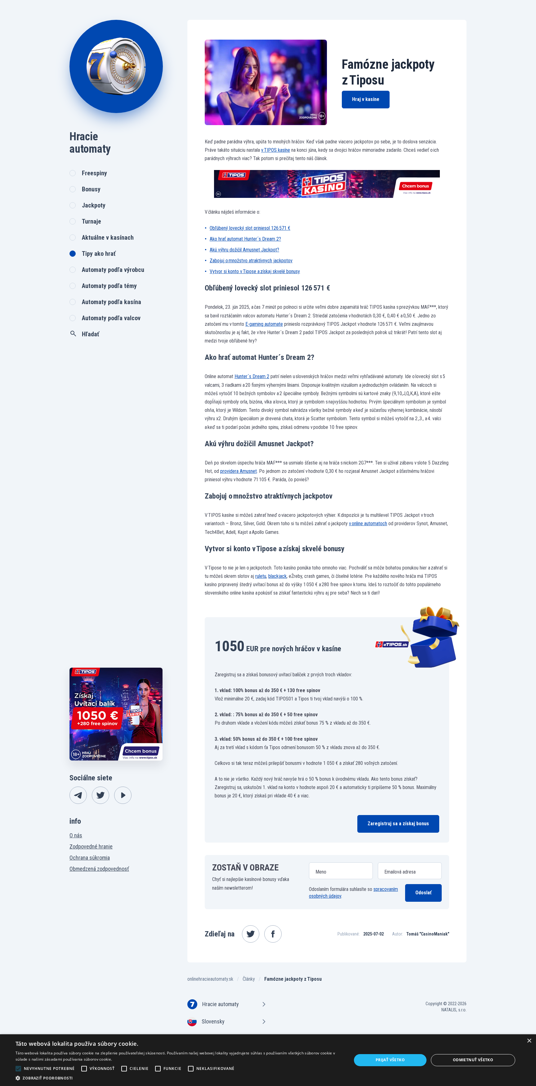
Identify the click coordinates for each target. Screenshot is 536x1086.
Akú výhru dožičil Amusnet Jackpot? (244, 250)
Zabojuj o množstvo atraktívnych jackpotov (251, 261)
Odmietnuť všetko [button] (473, 1059)
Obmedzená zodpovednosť (99, 869)
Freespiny (94, 173)
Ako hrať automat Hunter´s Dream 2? (245, 239)
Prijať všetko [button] (390, 1059)
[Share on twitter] (250, 934)
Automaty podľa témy (109, 286)
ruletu (260, 576)
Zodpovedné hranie (91, 846)
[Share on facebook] (273, 934)
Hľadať (90, 334)
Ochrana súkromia (89, 857)
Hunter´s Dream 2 (251, 376)
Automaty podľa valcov (111, 318)
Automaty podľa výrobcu (113, 269)
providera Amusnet (238, 471)
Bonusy (91, 189)
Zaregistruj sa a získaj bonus (398, 823)
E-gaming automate (264, 324)
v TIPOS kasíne (275, 150)
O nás (75, 835)
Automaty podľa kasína (111, 302)
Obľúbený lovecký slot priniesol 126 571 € (250, 228)
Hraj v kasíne (365, 99)
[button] (179, 1078)
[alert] (268, 1060)
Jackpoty (93, 205)
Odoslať (423, 893)
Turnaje (91, 221)
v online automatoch (368, 523)
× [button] (529, 1041)
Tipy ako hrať (99, 253)
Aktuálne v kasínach (108, 237)
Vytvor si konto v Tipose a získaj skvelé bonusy (255, 271)
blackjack (277, 576)
